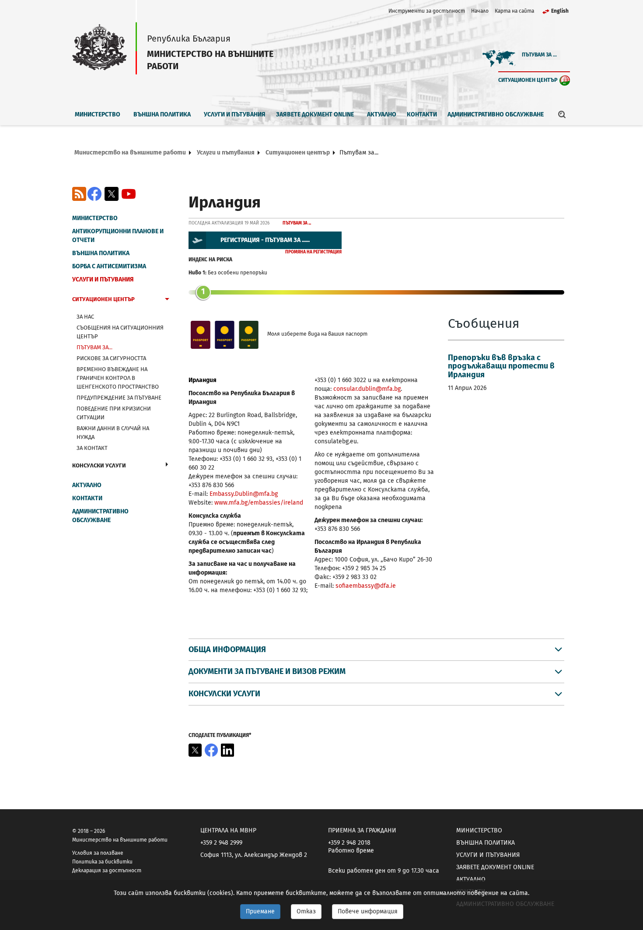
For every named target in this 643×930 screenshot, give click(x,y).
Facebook (94, 194)
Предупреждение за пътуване (119, 397)
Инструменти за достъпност (426, 11)
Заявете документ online (315, 114)
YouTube (129, 194)
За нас (85, 316)
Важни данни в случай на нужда (113, 432)
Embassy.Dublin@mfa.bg (244, 494)
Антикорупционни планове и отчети (118, 236)
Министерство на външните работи (130, 152)
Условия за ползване (97, 853)
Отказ (306, 911)
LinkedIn (227, 750)
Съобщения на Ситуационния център (120, 332)
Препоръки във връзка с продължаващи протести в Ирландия (501, 366)
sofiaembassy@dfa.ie (365, 586)
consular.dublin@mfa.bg (367, 389)
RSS (79, 194)
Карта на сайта (514, 11)
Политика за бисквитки (102, 862)
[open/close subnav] (167, 300)
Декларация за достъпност (106, 870)
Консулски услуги (99, 465)
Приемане (260, 911)
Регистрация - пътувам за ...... (265, 240)
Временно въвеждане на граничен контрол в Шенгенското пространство (118, 378)
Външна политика (162, 114)
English (560, 11)
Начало (480, 11)
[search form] (562, 114)
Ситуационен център (528, 80)
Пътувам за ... (539, 55)
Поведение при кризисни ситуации (114, 413)
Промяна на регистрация (313, 252)
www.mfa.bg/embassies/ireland (258, 502)
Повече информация (368, 911)
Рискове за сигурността (111, 358)
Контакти (422, 114)
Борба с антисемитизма (109, 266)
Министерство (97, 114)
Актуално (381, 114)
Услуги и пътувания (235, 114)
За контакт (92, 448)
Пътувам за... (94, 347)
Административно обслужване (495, 114)
